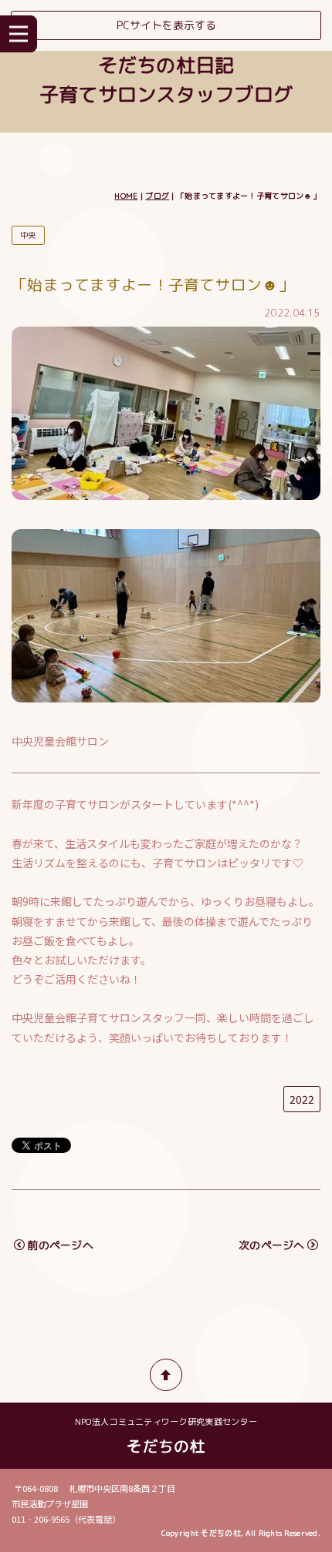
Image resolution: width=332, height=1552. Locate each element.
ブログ (157, 195)
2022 (302, 1099)
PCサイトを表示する (166, 25)
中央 (28, 235)
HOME (125, 195)
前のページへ (60, 1245)
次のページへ (272, 1245)
